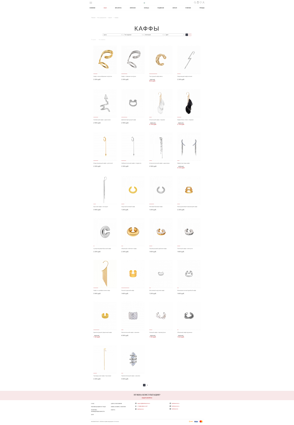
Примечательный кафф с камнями (130, 376)
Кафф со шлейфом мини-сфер (101, 290)
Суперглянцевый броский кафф (102, 248)
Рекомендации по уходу (98, 406)
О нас (92, 403)
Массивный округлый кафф (156, 290)
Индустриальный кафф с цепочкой (103, 163)
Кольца (146, 7)
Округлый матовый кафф (128, 206)
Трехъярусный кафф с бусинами (102, 376)
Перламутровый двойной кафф (158, 248)
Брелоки (133, 7)
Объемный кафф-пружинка (184, 332)
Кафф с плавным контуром (128, 76)
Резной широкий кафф (127, 290)
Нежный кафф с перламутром (157, 332)
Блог (92, 414)
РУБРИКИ (188, 7)
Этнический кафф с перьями (157, 119)
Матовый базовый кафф (155, 206)
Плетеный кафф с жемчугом (185, 248)
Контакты (116, 421)
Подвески (160, 7)
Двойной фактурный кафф (128, 119)
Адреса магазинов (116, 403)
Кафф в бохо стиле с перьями (185, 119)
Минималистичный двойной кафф (186, 290)
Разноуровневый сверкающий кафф (187, 206)
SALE (105, 7)
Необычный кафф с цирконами (102, 119)
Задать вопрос (147, 398)
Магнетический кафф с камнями (130, 332)
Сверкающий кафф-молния (184, 76)
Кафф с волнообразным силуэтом (102, 76)
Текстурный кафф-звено (156, 76)
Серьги (174, 7)
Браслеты (118, 7)
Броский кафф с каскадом (100, 206)
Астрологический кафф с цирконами (159, 163)
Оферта (113, 409)
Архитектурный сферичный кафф (102, 332)
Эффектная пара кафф (183, 163)
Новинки (92, 7)
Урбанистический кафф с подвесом (131, 163)
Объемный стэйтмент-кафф (129, 248)
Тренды (201, 7)
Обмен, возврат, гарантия (118, 406)
